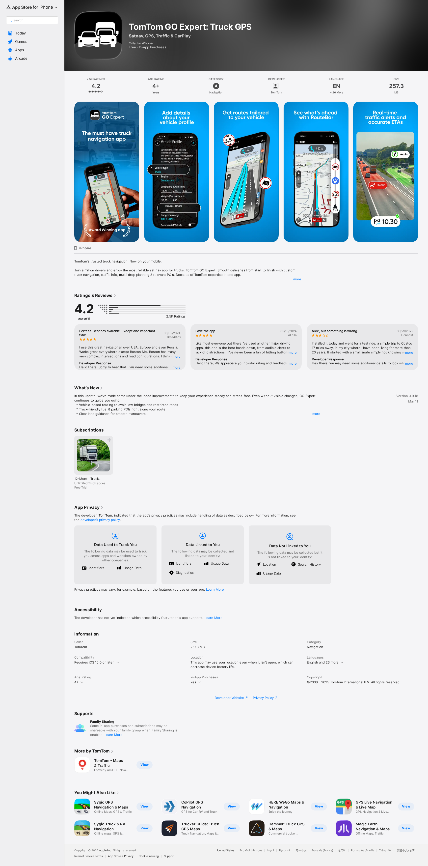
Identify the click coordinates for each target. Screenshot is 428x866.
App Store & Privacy (121, 856)
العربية (270, 850)
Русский (284, 850)
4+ (76, 682)
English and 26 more (323, 662)
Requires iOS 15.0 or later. (94, 662)
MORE (177, 356)
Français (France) (322, 850)
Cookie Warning (149, 856)
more (297, 279)
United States (225, 850)
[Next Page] (423, 172)
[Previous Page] (69, 172)
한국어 (342, 850)
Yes (193, 682)
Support (169, 856)
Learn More (215, 589)
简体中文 (300, 850)
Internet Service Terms (88, 856)
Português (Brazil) (362, 850)
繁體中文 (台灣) (406, 850)
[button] (32, 33)
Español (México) (251, 850)
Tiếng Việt (385, 850)
